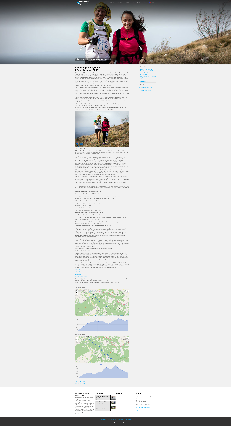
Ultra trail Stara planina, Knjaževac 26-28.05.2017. (147, 73)
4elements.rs (114, 419)
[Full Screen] (77, 294)
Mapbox (128, 315)
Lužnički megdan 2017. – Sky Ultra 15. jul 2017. (148, 77)
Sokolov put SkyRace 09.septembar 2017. (145, 80)
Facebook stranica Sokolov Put (82, 276)
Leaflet (96, 315)
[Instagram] (136, 410)
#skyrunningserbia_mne (146, 87)
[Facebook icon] (116, 424)
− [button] (76, 292)
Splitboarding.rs (121, 419)
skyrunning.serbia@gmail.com (143, 407)
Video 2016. (78, 274)
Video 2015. (78, 272)
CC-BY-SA (121, 315)
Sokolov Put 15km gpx (80, 381)
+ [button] (76, 290)
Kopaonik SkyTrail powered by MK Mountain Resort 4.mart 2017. (147, 70)
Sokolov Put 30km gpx (80, 383)
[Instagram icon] (114, 424)
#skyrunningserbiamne (145, 90)
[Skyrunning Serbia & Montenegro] (83, 2)
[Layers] (127, 291)
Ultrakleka (128, 419)
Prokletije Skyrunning (105, 419)
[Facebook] (137, 410)
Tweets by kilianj (119, 396)
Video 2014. (78, 269)
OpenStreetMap (102, 315)
